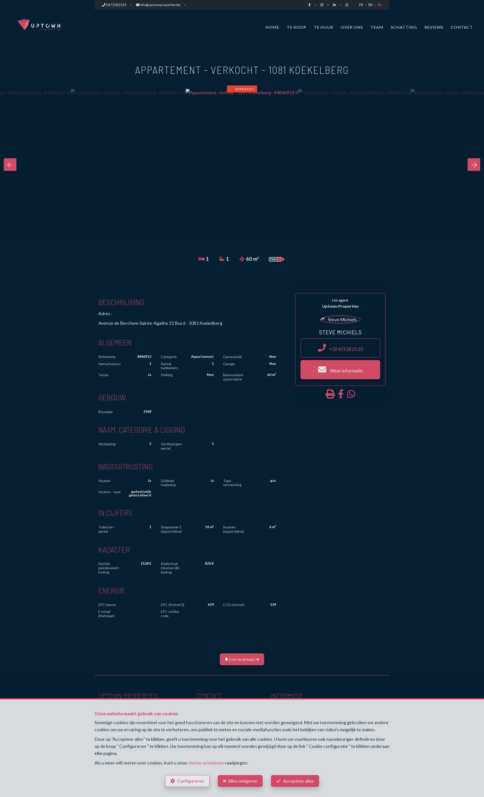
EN (370, 5)
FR (361, 5)
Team (377, 27)
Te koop (296, 27)
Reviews (434, 27)
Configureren (190, 781)
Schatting (404, 27)
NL (380, 5)
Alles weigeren (242, 781)
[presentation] (10, 164)
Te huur (323, 27)
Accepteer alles (298, 781)
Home (272, 27)
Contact (462, 27)
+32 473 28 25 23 (345, 349)
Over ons (352, 27)
